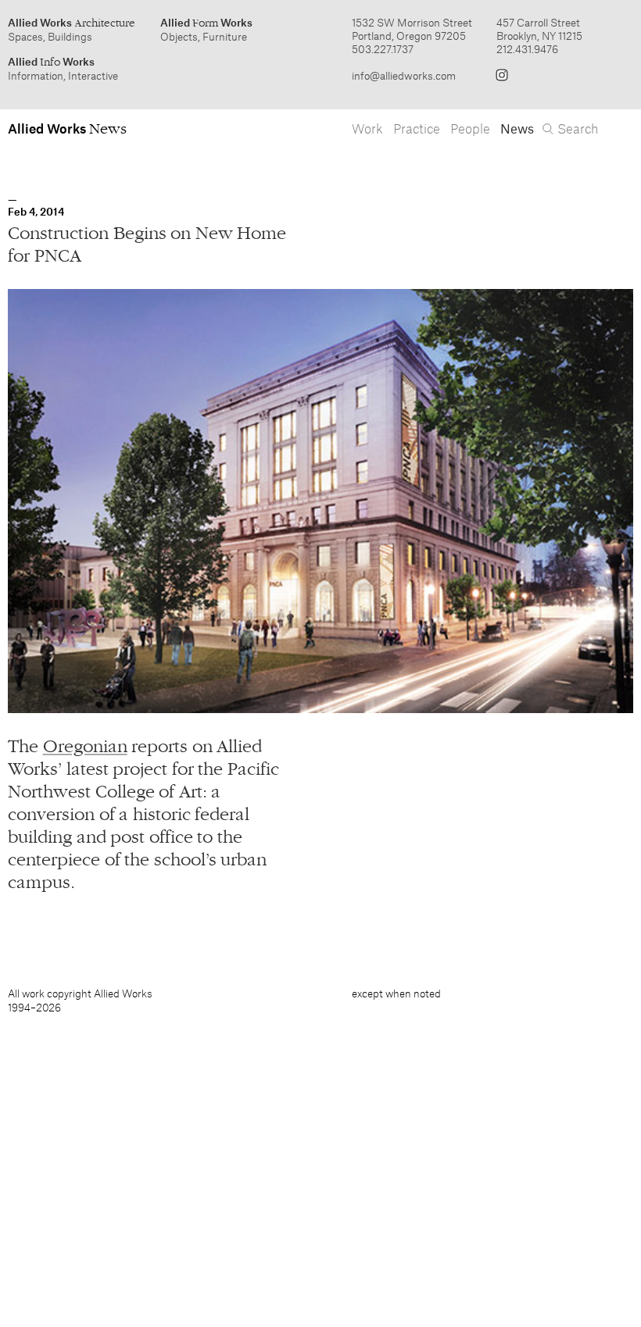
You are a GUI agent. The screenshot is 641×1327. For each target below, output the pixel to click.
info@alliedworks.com (404, 75)
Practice (416, 128)
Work (367, 128)
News (517, 128)
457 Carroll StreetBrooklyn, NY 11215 (539, 29)
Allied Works (71, 22)
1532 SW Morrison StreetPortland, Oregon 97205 (412, 29)
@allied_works (502, 75)
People (470, 128)
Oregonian (85, 746)
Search (577, 128)
